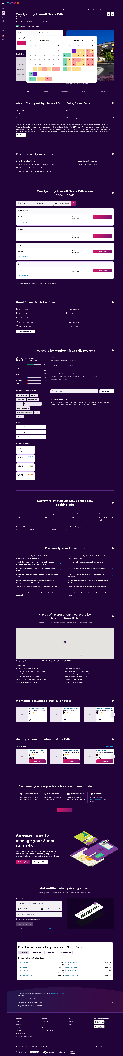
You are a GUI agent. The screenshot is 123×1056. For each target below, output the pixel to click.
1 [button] (58, 50)
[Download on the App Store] (99, 1026)
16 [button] (30, 64)
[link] (37, 761)
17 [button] (35, 64)
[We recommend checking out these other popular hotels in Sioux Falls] (113, 701)
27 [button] (49, 69)
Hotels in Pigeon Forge (26, 975)
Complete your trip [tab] (65, 952)
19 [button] (44, 64)
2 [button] (30, 55)
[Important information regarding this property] (113, 502)
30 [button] (31, 73)
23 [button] (31, 69)
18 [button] (40, 64)
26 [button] (44, 69)
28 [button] (54, 69)
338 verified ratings (34, 26)
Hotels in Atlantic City (71, 975)
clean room (33, 395)
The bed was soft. (59, 379)
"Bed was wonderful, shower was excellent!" (67, 363)
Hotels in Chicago (70, 970)
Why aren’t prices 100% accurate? (30, 1006)
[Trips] (3, 30)
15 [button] (58, 60)
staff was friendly (33, 399)
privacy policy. (50, 928)
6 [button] (49, 55)
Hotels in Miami (69, 973)
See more (109, 746)
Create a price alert (96, 799)
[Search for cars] (3, 17)
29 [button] (58, 69)
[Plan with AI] (3, 25)
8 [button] (58, 55)
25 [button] (40, 69)
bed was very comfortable (32, 404)
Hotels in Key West (71, 967)
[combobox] (41, 903)
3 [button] (35, 55)
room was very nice (23, 408)
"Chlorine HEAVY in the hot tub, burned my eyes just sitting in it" (73, 376)
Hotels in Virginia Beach (72, 965)
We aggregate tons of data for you (30, 1002)
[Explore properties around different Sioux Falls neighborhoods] (113, 739)
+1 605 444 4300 (21, 23)
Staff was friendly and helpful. (63, 360)
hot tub (36, 412)
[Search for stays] (3, 13)
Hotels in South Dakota (62, 9)
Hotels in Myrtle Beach (25, 973)
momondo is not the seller (27, 999)
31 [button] (35, 73)
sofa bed (19, 404)
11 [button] (39, 60)
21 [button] (53, 64)
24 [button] (35, 69)
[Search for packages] (3, 21)
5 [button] (44, 55)
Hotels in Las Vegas (24, 965)
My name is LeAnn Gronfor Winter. (64, 374)
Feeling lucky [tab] (50, 952)
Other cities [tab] (23, 952)
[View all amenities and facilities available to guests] (113, 302)
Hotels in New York (71, 962)
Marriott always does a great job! (63, 365)
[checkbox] (25, 450)
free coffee (20, 416)
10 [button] (35, 60)
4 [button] (39, 55)
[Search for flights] (3, 9)
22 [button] (58, 64)
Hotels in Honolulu (24, 970)
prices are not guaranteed (57, 993)
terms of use (40, 928)
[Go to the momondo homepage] (13, 3)
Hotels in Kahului (24, 962)
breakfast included (22, 395)
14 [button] (53, 60)
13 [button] (49, 60)
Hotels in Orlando (24, 967)
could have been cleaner (24, 412)
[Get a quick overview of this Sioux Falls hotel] (113, 103)
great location (21, 399)
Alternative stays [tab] (36, 952)
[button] (3, 3)
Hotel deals (19, 9)
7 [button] (53, 55)
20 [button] (49, 64)
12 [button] (44, 60)
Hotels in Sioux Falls (75, 9)
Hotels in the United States (46, 9)
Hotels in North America (30, 9)
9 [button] (30, 60)
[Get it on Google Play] (99, 1022)
